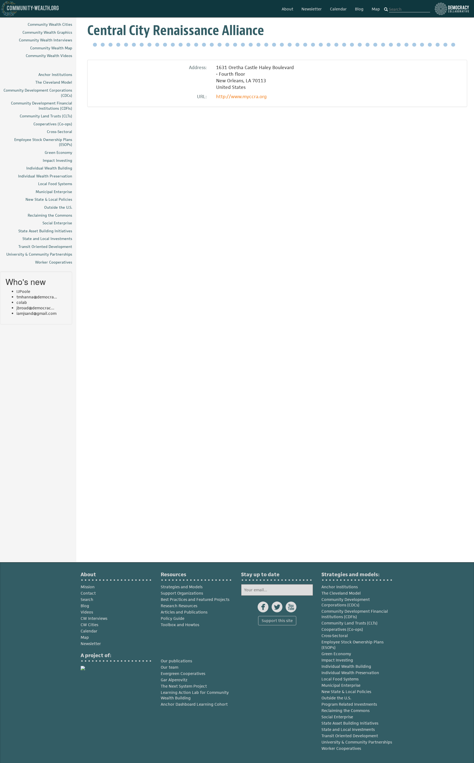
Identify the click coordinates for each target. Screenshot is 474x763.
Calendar (338, 9)
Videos (87, 612)
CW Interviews (94, 618)
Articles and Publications (184, 612)
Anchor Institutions (339, 586)
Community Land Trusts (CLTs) (349, 623)
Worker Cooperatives (341, 748)
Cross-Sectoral (334, 635)
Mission (88, 586)
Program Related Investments (349, 704)
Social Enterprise (337, 716)
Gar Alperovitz (174, 679)
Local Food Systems (340, 679)
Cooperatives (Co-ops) (342, 629)
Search (87, 599)
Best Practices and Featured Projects (195, 599)
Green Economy (336, 653)
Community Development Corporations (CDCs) (345, 602)
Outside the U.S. (336, 697)
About (287, 9)
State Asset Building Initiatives (349, 723)
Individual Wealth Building (346, 666)
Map (376, 9)
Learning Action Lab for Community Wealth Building (195, 695)
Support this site (277, 620)
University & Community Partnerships (356, 742)
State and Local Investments (348, 729)
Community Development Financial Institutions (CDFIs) (354, 614)
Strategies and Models (181, 586)
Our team (169, 667)
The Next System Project (184, 686)
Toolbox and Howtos (180, 624)
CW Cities (89, 624)
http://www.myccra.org (241, 97)
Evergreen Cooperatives (183, 673)
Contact (88, 593)
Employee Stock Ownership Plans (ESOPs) (352, 644)
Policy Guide (172, 618)
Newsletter (311, 9)
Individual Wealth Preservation (350, 672)
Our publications (176, 660)
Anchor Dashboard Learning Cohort (194, 704)
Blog (359, 9)
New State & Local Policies (346, 691)
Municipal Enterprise (340, 685)
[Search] (386, 9)
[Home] (30, 8)
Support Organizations (182, 593)
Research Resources (179, 605)
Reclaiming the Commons (345, 710)
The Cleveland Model (341, 593)
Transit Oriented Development (349, 735)
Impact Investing (337, 660)
